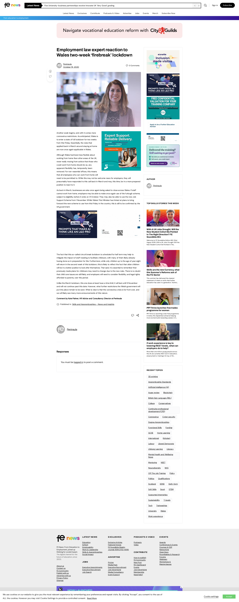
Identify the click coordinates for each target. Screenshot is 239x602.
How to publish (140, 557)
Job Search (87, 572)
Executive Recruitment (91, 570)
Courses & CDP (165, 547)
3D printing (153, 376)
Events (146, 13)
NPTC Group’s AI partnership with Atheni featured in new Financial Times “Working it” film (84, 5)
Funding (169, 427)
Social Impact (87, 554)
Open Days (163, 552)
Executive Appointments (92, 567)
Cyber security (168, 417)
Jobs (137, 13)
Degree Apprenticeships (158, 422)
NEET (163, 462)
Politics (151, 478)
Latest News (68, 13)
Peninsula (67, 64)
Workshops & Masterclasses (165, 563)
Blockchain (167, 392)
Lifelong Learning (155, 449)
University (152, 511)
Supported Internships (157, 494)
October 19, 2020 (71, 67)
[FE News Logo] (12, 5)
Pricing (111, 562)
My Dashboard (140, 565)
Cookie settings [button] (211, 596)
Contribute (95, 13)
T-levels (167, 500)
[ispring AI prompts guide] (77, 236)
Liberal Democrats (166, 443)
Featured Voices (114, 545)
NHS (166, 468)
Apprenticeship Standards (159, 382)
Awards (162, 542)
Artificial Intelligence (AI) (158, 387)
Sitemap (60, 580)
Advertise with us (64, 575)
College (151, 403)
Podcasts (138, 542)
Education (86, 542)
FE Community (63, 571)
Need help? (138, 574)
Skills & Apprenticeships (92, 552)
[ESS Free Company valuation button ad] (163, 108)
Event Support (114, 574)
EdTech (85, 545)
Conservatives (165, 403)
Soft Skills (152, 489)
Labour (151, 443)
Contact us (61, 568)
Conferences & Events (168, 545)
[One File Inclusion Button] (163, 61)
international (153, 438)
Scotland (152, 484)
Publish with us (63, 573)
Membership (139, 572)
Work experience (155, 516)
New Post (138, 562)
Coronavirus (153, 417)
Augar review (153, 392)
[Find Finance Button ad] (163, 155)
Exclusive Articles (115, 542)
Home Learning (163, 433)
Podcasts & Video (111, 13)
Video (136, 545)
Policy (172, 473)
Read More (92, 598)
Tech (150, 505)
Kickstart (166, 438)
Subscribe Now (168, 13)
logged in (78, 362)
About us (60, 566)
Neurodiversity (154, 468)
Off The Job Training (157, 473)
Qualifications (164, 478)
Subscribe (227, 5)
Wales (163, 511)
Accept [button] (229, 596)
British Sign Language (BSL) (160, 398)
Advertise (127, 13)
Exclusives (82, 13)
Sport (162, 489)
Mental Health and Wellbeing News (160, 455)
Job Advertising (114, 570)
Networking (164, 549)
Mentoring (152, 462)
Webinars (163, 559)
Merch (155, 13)
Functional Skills (155, 427)
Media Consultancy (116, 572)
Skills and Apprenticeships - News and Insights (93, 304)
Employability (87, 547)
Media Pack (112, 565)
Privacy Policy (62, 578)
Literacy (170, 449)
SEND (162, 484)
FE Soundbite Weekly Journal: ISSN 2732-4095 (118, 548)
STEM (171, 489)
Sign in (215, 5)
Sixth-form (173, 484)
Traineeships (161, 505)
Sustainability (154, 500)
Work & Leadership (90, 549)
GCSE (150, 433)
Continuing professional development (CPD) (158, 410)
